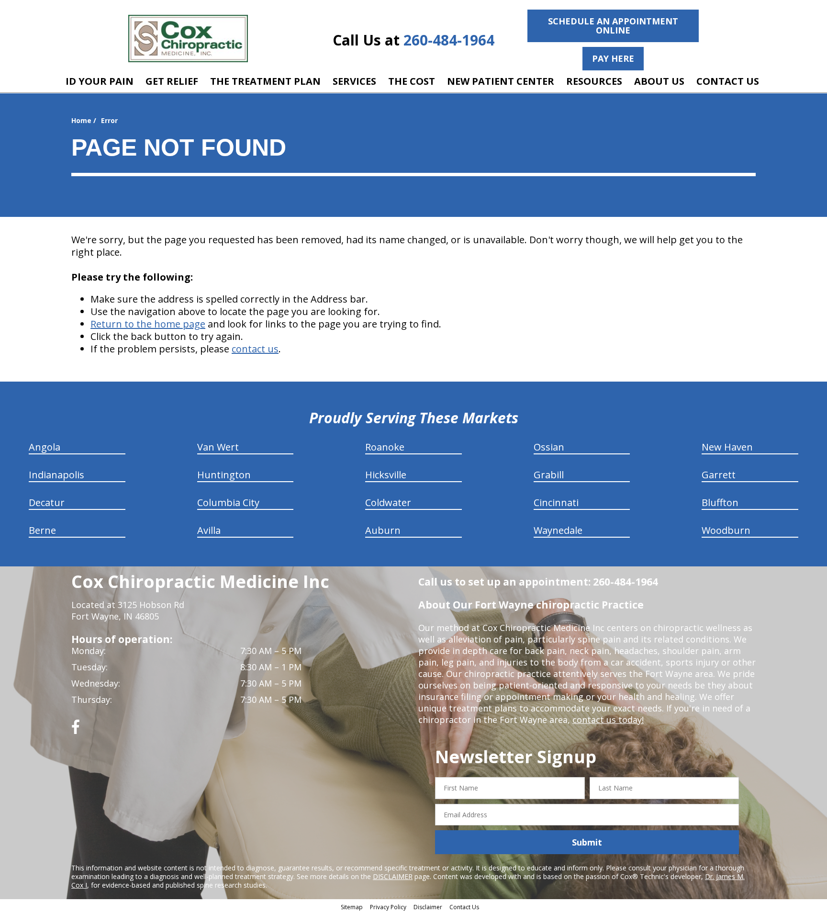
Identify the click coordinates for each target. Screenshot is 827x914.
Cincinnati (556, 502)
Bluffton (720, 502)
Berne (42, 530)
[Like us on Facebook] (75, 730)
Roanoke (384, 446)
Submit (587, 842)
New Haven (727, 446)
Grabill (549, 474)
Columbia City (228, 502)
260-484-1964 (448, 40)
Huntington (224, 474)
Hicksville (385, 474)
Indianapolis (56, 474)
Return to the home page (147, 323)
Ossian (549, 446)
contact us (255, 348)
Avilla (209, 530)
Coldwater (388, 502)
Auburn (383, 530)
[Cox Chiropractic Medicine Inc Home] (188, 38)
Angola (44, 446)
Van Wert (218, 446)
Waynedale (558, 530)
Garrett (719, 474)
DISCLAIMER (393, 876)
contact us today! (608, 719)
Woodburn (726, 530)
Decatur (47, 502)
